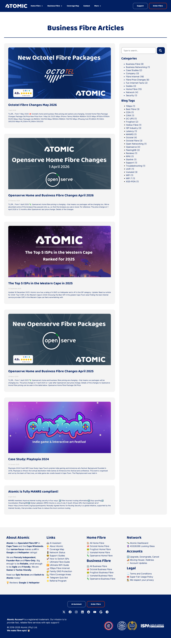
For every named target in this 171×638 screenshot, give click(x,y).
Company (131, 73)
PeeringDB (133, 150)
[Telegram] (107, 612)
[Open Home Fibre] (42, 6)
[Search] (161, 50)
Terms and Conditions (141, 573)
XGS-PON (132, 181)
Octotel (131, 137)
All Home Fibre (97, 543)
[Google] (101, 612)
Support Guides (57, 555)
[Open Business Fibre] (61, 6)
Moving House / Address (142, 560)
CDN (130, 112)
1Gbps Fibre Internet (60, 568)
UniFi (130, 169)
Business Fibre (133, 64)
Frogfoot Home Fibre (100, 549)
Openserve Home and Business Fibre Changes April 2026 (51, 195)
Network (130, 92)
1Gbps (130, 106)
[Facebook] (70, 612)
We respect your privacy (142, 580)
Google (22, 582)
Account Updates (138, 563)
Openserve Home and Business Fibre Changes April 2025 (51, 371)
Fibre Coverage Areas (60, 574)
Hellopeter (34, 582)
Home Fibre (131, 89)
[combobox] (138, 50)
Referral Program (58, 581)
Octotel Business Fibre (101, 569)
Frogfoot (132, 122)
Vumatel (131, 172)
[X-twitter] (64, 612)
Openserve (133, 147)
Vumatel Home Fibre (100, 552)
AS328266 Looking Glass (142, 546)
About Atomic (56, 546)
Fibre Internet (132, 76)
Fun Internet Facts (135, 83)
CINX (130, 115)
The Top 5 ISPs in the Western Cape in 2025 (40, 283)
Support (131, 162)
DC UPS (131, 118)
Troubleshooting (135, 166)
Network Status (57, 552)
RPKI (130, 156)
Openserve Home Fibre (101, 555)
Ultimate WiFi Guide (59, 565)
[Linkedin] (82, 612)
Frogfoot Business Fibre (101, 572)
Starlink (131, 159)
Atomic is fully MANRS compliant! (33, 491)
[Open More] (100, 6)
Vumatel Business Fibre (101, 575)
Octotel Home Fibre (99, 546)
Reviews (131, 153)
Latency (131, 131)
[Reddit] (89, 612)
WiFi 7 (130, 178)
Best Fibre (132, 109)
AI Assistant (55, 543)
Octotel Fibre (134, 140)
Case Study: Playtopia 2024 (28, 459)
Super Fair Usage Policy (141, 577)
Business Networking (136, 67)
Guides (129, 86)
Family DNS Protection (61, 571)
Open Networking (136, 144)
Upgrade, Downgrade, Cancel (144, 557)
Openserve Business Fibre (102, 579)
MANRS (131, 134)
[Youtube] (95, 612)
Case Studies (132, 70)
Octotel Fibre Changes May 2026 (32, 105)
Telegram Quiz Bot (59, 577)
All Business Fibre (98, 566)
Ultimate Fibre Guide (60, 562)
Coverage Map (57, 549)
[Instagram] (76, 612)
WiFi (129, 175)
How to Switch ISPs (59, 559)
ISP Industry (133, 128)
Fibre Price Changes (136, 79)
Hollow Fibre (133, 125)
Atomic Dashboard (139, 543)
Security (130, 95)
